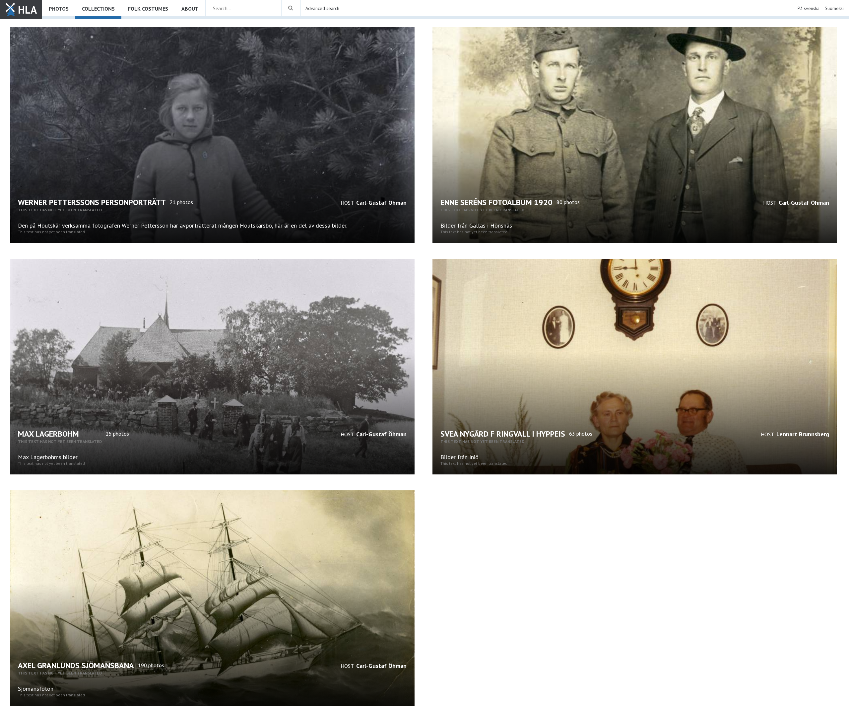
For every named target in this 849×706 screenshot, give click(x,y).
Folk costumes (148, 8)
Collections (98, 8)
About (190, 8)
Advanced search (322, 8)
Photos (59, 8)
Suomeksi (834, 8)
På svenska (808, 8)
